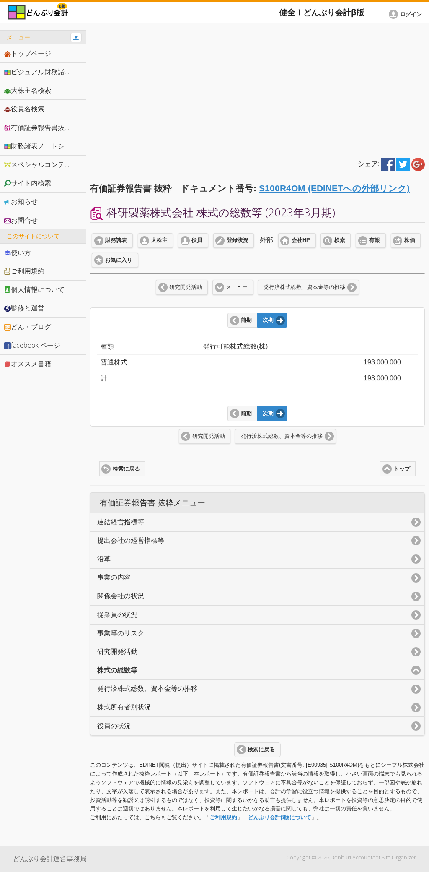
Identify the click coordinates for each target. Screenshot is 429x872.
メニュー (237, 287)
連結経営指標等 (120, 522)
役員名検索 (27, 108)
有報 (374, 240)
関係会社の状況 (120, 595)
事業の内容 (114, 577)
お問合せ (24, 220)
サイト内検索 (31, 182)
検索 (339, 240)
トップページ (31, 53)
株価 (409, 240)
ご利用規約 (223, 817)
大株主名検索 (31, 90)
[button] (407, 14)
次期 (268, 320)
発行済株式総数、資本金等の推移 (304, 287)
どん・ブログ (31, 326)
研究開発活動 (185, 287)
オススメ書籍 (31, 363)
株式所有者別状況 (124, 707)
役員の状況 (114, 725)
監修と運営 (27, 307)
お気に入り (118, 260)
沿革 (104, 558)
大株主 (159, 240)
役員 (196, 240)
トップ (402, 469)
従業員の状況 (117, 614)
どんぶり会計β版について (279, 817)
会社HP (301, 240)
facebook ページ (35, 345)
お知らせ (24, 201)
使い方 (21, 252)
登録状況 (237, 240)
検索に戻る (126, 469)
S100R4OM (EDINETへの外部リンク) (334, 188)
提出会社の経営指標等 (130, 540)
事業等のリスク (120, 633)
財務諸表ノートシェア (44, 146)
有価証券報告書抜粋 (41, 127)
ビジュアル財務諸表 (41, 71)
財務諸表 (116, 240)
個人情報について (38, 289)
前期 (246, 320)
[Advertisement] (257, 89)
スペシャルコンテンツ (44, 164)
